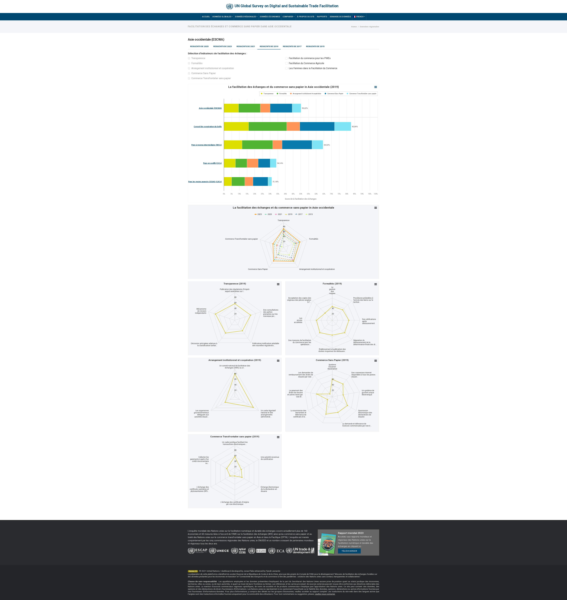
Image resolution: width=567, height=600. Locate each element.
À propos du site (306, 17)
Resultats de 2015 (315, 46)
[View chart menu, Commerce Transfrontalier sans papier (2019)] (278, 437)
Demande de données (340, 17)
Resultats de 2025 (199, 46)
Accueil (206, 17)
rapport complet (319, 591)
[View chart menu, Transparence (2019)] (278, 284)
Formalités (196, 63)
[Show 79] (361, 94)
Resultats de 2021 (246, 46)
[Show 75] (267, 94)
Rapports (322, 17)
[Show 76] (282, 94)
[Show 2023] (268, 214)
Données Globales (221, 17)
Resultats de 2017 (292, 46)
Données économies (270, 17)
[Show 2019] (288, 214)
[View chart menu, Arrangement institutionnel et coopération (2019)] (278, 361)
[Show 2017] (298, 214)
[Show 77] (305, 94)
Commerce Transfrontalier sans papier (211, 78)
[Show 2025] (258, 214)
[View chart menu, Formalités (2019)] (376, 284)
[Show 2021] (278, 214)
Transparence (198, 58)
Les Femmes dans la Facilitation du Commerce (313, 68)
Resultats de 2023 (222, 46)
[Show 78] (334, 94)
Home (354, 26)
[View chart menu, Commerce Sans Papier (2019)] (376, 361)
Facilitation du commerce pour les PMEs (310, 58)
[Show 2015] (309, 214)
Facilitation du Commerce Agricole (306, 63)
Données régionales (245, 17)
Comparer (288, 17)
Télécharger (349, 551)
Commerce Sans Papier (203, 73)
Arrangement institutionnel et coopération (212, 68)
